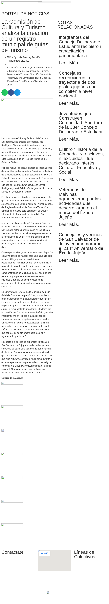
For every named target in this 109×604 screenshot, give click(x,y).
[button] (54, 2)
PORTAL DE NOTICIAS (25, 13)
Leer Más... (70, 62)
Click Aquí (87, 598)
